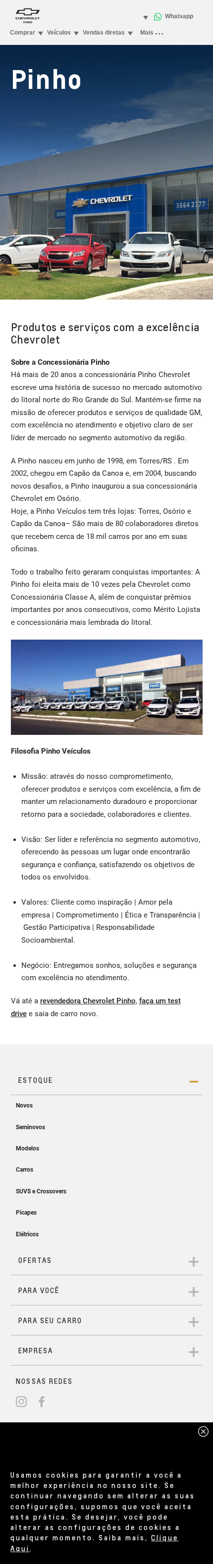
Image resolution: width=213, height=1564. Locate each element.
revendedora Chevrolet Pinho (88, 1000)
